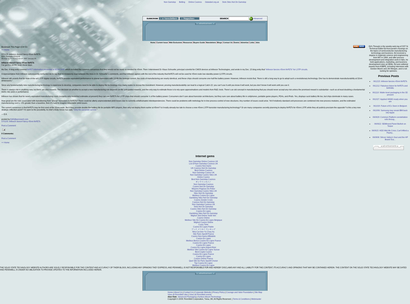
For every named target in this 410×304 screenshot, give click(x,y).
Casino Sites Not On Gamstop (203, 209)
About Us (178, 292)
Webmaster (256, 299)
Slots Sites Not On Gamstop (234, 2)
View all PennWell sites (178, 294)
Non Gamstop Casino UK (203, 172)
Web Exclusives (175, 42)
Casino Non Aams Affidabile (203, 236)
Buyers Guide (199, 42)
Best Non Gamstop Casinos (203, 179)
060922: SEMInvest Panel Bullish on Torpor (390, 125)
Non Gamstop (170, 2)
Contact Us (228, 42)
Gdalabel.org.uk (212, 2)
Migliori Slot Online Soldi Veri (203, 215)
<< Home (5, 50)
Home (152, 42)
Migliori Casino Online (203, 222)
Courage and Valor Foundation (239, 292)
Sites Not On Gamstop (203, 193)
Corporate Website (203, 292)
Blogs (219, 42)
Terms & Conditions (241, 299)
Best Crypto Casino (203, 252)
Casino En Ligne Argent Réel (203, 247)
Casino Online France (203, 258)
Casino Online (203, 218)
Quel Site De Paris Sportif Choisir (203, 261)
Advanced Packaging (187, 297)
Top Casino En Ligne (203, 263)
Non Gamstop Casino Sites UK (203, 175)
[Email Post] (3, 129)
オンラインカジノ (203, 182)
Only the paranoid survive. (85, 110)
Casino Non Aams (203, 166)
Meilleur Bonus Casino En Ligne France (203, 241)
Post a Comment (8, 126)
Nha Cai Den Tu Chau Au (203, 232)
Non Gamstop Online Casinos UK (203, 161)
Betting (182, 2)
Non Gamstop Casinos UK (203, 204)
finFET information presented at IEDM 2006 (46, 69)
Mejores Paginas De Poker (203, 189)
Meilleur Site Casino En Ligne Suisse (203, 250)
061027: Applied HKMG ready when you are (390, 100)
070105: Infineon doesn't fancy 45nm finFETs (20, 121)
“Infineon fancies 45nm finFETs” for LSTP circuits (286, 69)
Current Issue (162, 42)
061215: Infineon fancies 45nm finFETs (390, 81)
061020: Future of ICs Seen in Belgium (390, 106)
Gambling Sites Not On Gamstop (203, 198)
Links (252, 42)
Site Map (258, 292)
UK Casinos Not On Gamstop (203, 168)
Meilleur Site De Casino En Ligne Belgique (203, 220)
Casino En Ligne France (203, 243)
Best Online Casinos (203, 170)
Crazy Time (203, 224)
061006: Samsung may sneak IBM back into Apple (390, 111)
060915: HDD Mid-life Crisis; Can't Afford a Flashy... (390, 131)
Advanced (258, 18)
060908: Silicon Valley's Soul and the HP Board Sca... (390, 138)
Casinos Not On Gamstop (203, 202)
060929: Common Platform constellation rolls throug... (390, 118)
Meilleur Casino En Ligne (203, 195)
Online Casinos (195, 2)
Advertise (245, 42)
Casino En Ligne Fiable (203, 227)
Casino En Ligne (203, 211)
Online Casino (203, 177)
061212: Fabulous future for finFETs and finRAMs (390, 87)
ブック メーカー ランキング (203, 229)
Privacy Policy (219, 292)
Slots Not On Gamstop (203, 207)
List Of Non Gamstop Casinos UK (203, 164)
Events (236, 42)
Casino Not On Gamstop (203, 186)
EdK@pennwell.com (19, 119)
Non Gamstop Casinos (203, 184)
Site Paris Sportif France (203, 234)
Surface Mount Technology (209, 297)
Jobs (257, 42)
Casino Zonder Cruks (203, 200)
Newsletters (211, 42)
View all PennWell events (200, 294)
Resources (187, 42)
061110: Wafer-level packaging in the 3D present (390, 93)
